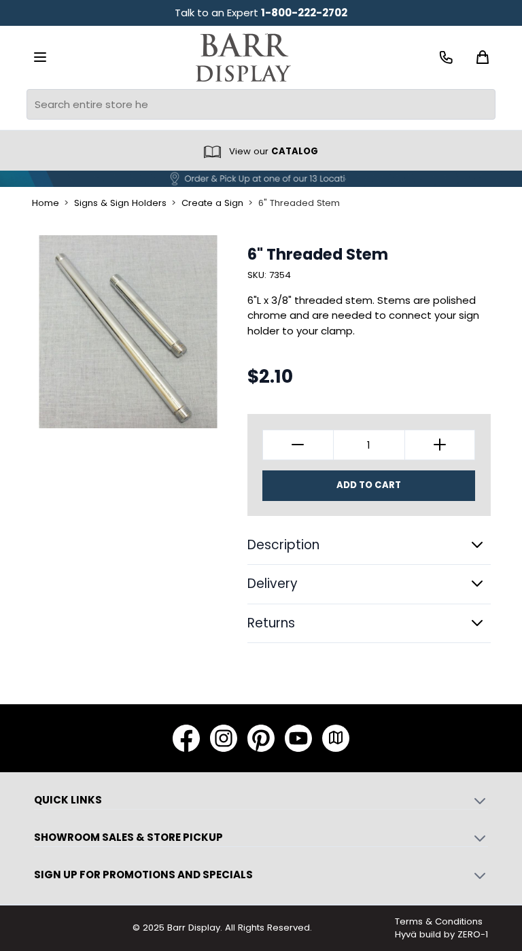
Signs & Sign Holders (120, 203)
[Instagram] (223, 738)
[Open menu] (40, 57)
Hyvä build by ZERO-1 (441, 934)
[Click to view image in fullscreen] (128, 331)
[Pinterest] (261, 738)
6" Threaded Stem (299, 203)
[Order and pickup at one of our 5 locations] (261, 179)
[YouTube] (298, 738)
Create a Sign (212, 203)
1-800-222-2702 (304, 12)
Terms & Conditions (439, 921)
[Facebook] (186, 738)
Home (45, 203)
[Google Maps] (335, 738)
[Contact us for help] (446, 57)
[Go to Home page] (243, 57)
